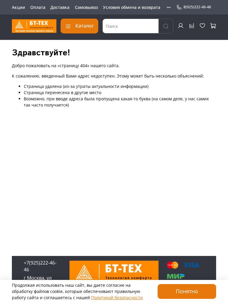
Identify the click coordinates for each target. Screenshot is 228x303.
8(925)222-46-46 (197, 6)
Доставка (59, 7)
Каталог (84, 25)
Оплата (37, 7)
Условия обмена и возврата (131, 7)
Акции (18, 7)
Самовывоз (86, 7)
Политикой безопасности (117, 297)
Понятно (187, 291)
